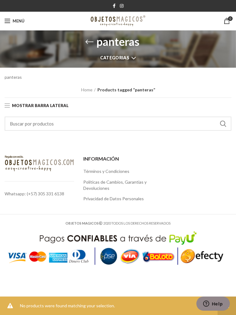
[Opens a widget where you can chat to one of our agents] (213, 304)
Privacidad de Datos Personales (113, 198)
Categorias (114, 57)
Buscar (223, 124)
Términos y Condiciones (106, 171)
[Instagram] (122, 6)
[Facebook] (114, 6)
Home (86, 89)
